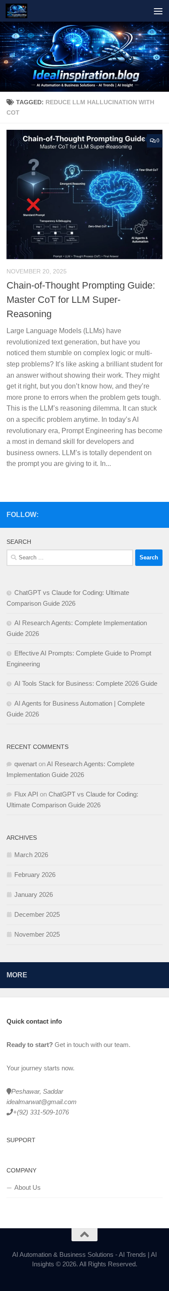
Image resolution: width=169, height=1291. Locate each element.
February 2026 (34, 874)
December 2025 (37, 914)
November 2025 (37, 934)
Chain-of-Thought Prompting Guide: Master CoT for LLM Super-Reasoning (80, 299)
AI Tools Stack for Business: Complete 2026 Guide (85, 683)
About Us (27, 1187)
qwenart (25, 764)
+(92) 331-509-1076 (41, 1112)
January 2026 (33, 894)
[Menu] (158, 11)
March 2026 (31, 854)
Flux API (26, 794)
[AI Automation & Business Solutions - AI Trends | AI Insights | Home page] (20, 10)
